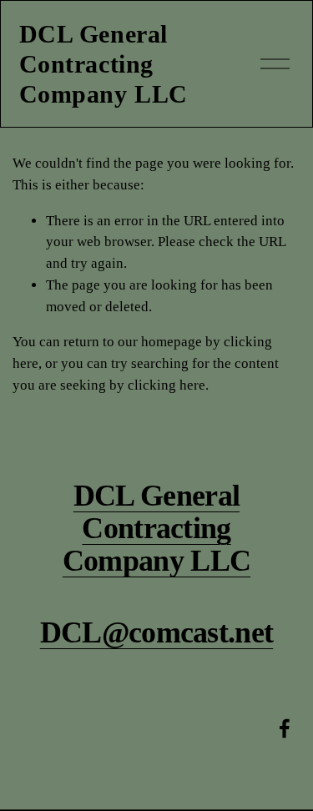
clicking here (166, 385)
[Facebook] (285, 728)
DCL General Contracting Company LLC (104, 64)
